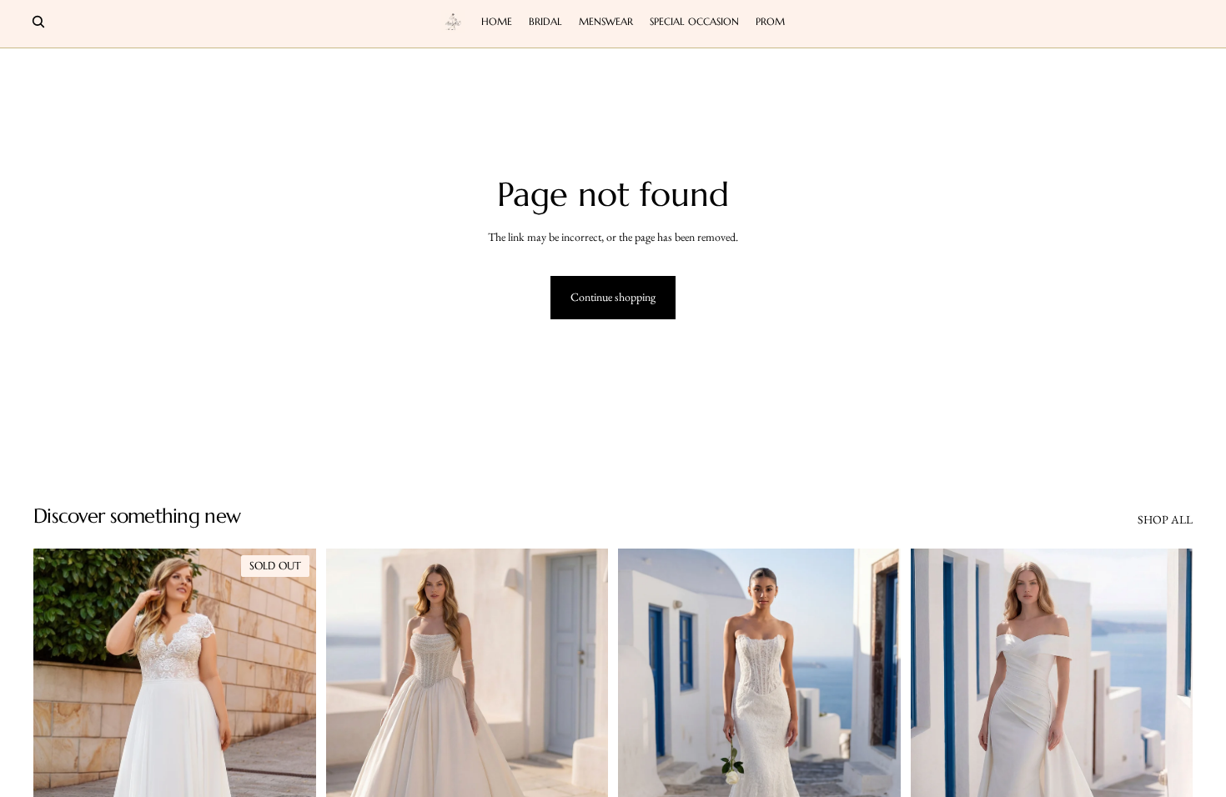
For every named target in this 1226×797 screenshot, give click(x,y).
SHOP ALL (1165, 519)
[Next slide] (291, 724)
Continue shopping (613, 296)
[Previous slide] (58, 724)
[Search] (38, 21)
